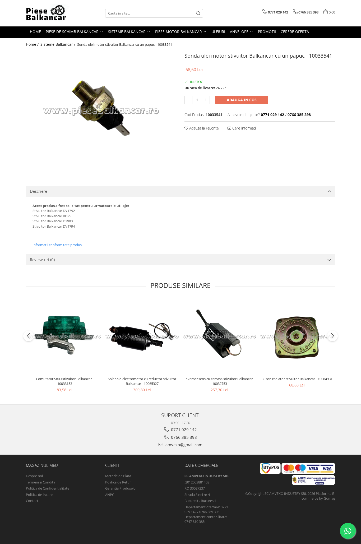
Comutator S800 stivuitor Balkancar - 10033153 (65, 381)
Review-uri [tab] (42, 259)
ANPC (109, 494)
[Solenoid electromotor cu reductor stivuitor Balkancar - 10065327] (142, 336)
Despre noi (34, 475)
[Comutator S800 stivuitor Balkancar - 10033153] (64, 336)
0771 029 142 (183, 429)
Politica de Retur (118, 482)
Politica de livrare (39, 494)
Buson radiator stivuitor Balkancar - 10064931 (296, 378)
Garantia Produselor (121, 488)
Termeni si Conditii (40, 482)
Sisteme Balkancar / (58, 44)
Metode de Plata (118, 475)
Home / (33, 44)
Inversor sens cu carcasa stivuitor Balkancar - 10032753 (219, 381)
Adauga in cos (242, 99)
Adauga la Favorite (203, 128)
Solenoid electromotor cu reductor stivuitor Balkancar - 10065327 (142, 381)
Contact (32, 500)
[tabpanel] (101, 110)
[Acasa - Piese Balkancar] (52, 13)
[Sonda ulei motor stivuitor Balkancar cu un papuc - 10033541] (101, 110)
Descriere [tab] (38, 191)
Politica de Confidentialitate (47, 488)
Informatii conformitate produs (57, 244)
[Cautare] (198, 13)
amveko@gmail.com (183, 444)
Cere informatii (244, 128)
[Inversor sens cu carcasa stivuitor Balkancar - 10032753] (219, 336)
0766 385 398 (183, 437)
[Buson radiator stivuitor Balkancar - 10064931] (297, 336)
